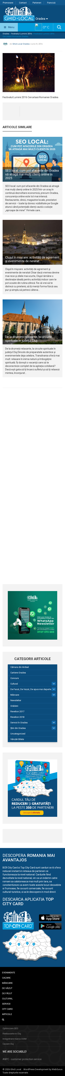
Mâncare (14, 695)
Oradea (41, 18)
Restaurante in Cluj (12, 1033)
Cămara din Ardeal (19, 667)
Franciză (51, 3)
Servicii (6, 1003)
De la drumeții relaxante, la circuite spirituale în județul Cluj (28, 338)
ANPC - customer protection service (22, 1059)
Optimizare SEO (10, 1028)
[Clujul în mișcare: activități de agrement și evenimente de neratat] (32, 242)
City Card (7, 1009)
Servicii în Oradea (19, 722)
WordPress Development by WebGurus (42, 1069)
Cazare (6, 977)
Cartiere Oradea (18, 672)
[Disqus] (32, 438)
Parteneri (37, 3)
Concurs (14, 678)
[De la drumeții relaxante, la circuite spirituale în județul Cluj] (32, 321)
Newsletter (15, 700)
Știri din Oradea (18, 728)
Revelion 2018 (17, 717)
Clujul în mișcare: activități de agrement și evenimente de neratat (32, 259)
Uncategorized (17, 733)
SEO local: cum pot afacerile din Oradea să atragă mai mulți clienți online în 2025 (32, 174)
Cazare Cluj (8, 1044)
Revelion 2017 (17, 711)
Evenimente (8, 972)
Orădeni (14, 706)
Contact (23, 3)
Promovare (8, 3)
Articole (7, 1014)
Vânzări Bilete (17, 739)
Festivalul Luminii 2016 (21, 34)
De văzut (7, 988)
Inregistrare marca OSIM (15, 1039)
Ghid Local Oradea (20, 44)
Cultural (14, 683)
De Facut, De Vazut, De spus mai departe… (31, 689)
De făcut (7, 993)
